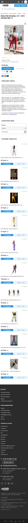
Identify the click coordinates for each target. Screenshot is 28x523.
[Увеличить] (14, 39)
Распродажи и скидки (5, 412)
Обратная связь (4, 454)
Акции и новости (4, 430)
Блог (2, 432)
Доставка (3, 439)
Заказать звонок (8, 462)
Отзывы (2, 452)
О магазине (3, 450)
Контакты (3, 443)
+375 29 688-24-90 (13, 114)
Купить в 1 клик (21, 68)
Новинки (3, 408)
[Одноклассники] (4, 76)
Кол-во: (4, 71)
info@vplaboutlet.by (10, 465)
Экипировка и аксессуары (6, 401)
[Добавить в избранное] (25, 24)
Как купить (3, 437)
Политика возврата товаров (7, 448)
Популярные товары (5, 410)
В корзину (7, 164)
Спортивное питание (5, 392)
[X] (8, 76)
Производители (4, 435)
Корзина (20, 521)
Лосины (3, 101)
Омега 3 (2, 416)
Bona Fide (16, 101)
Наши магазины (4, 426)
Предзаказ (8, 68)
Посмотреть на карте (5, 509)
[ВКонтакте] (2, 76)
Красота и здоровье (5, 396)
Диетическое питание (5, 394)
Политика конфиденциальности (8, 445)
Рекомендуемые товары (6, 414)
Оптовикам (3, 441)
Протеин (2, 419)
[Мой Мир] (6, 76)
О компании (3, 428)
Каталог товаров (21, 5)
